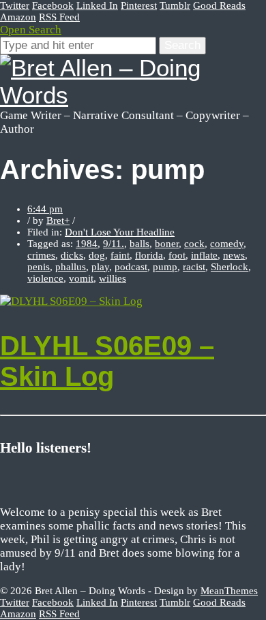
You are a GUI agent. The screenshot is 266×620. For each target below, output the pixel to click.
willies (112, 278)
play (100, 266)
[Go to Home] (133, 95)
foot (177, 255)
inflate (204, 255)
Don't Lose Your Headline (120, 232)
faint (120, 255)
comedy (226, 243)
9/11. (113, 243)
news (234, 255)
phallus (70, 266)
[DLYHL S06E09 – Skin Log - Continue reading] (71, 301)
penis (38, 266)
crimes (41, 255)
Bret (55, 220)
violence (45, 278)
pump (165, 266)
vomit (81, 278)
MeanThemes (229, 590)
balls (139, 243)
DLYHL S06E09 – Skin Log (107, 361)
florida (149, 255)
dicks (72, 255)
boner (167, 243)
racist (194, 266)
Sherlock (229, 266)
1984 (87, 243)
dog (97, 255)
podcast (131, 266)
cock (194, 243)
